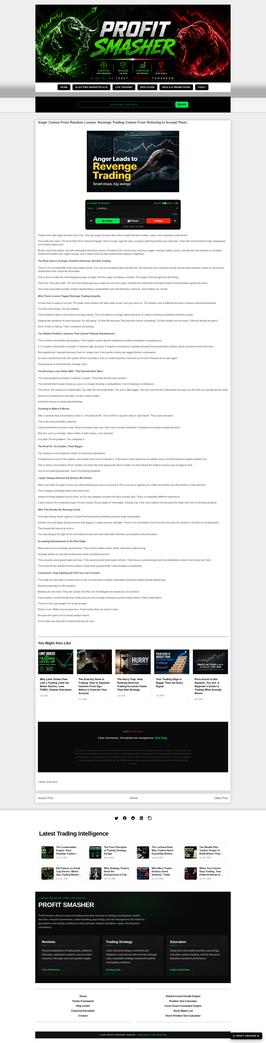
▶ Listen (107, 221)
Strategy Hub (113, 969)
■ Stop (158, 221)
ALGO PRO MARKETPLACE (91, 87)
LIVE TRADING (123, 87)
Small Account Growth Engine (183, 996)
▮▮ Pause (133, 221)
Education (52, 782)
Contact (83, 1015)
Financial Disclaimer (83, 1011)
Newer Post (45, 798)
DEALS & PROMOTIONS (176, 87)
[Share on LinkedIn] (141, 818)
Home (134, 798)
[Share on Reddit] (133, 818)
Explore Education (180, 969)
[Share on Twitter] (116, 818)
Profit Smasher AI (247, 1036)
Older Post (221, 798)
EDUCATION (147, 87)
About (83, 996)
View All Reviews (51, 969)
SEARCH (182, 104)
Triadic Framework (83, 1001)
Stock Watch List (183, 1011)
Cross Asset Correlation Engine (183, 1006)
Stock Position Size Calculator (183, 1015)
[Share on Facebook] (125, 818)
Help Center (83, 1006)
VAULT (202, 87)
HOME (64, 87)
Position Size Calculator (183, 1001)
